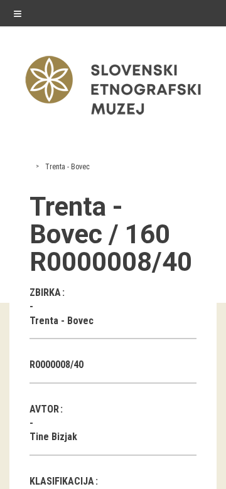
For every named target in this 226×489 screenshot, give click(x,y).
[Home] (113, 118)
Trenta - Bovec (67, 166)
